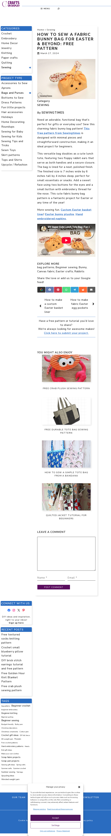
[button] (79, 787)
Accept (55, 818)
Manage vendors (39, 809)
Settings (56, 825)
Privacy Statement (63, 831)
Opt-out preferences (47, 831)
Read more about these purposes (60, 809)
